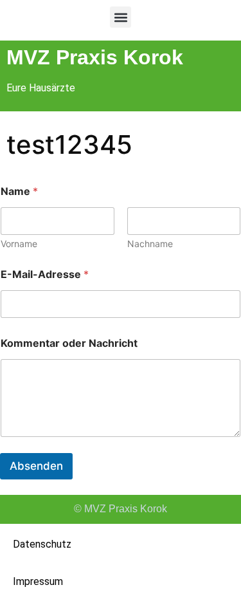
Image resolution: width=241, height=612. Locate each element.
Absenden (36, 465)
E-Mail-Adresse (45, 274)
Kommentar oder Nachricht (69, 343)
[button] (120, 17)
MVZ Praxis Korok (94, 57)
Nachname (150, 243)
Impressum (38, 581)
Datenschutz (42, 544)
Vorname (19, 243)
